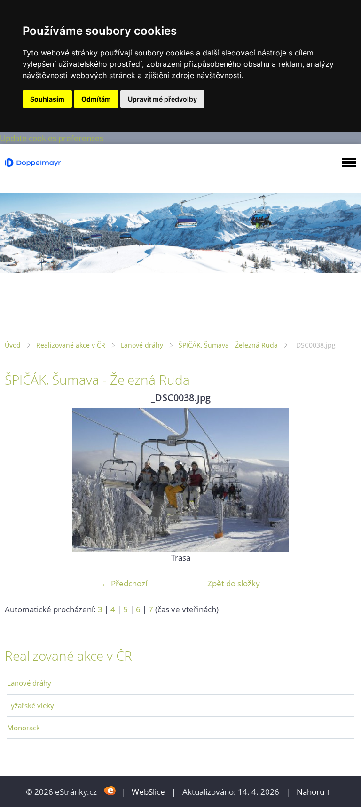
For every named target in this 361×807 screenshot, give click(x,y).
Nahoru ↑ (313, 791)
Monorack (23, 727)
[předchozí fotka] (20, 480)
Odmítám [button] (96, 99)
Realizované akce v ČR (70, 344)
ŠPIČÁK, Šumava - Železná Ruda (228, 344)
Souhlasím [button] (47, 99)
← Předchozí (124, 583)
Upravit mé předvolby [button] (162, 99)
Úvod (13, 344)
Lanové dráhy (142, 344)
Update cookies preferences (51, 138)
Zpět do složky (233, 583)
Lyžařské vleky (30, 705)
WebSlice (148, 791)
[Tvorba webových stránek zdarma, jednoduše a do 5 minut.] (109, 791)
